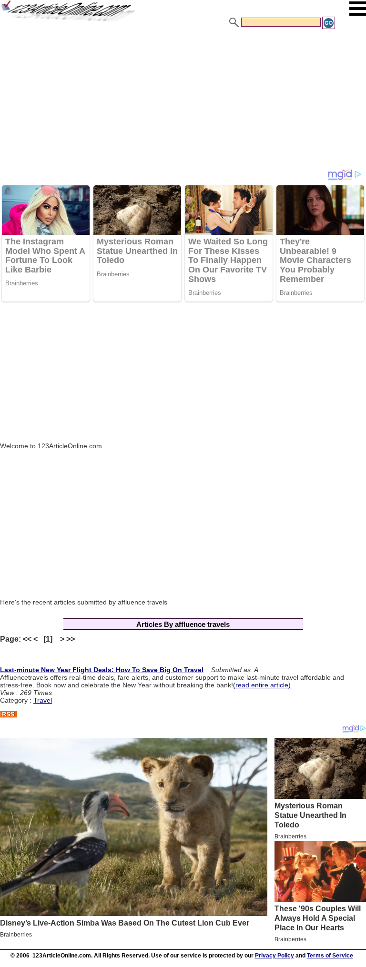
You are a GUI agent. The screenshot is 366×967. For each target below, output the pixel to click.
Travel (42, 700)
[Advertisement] (183, 101)
